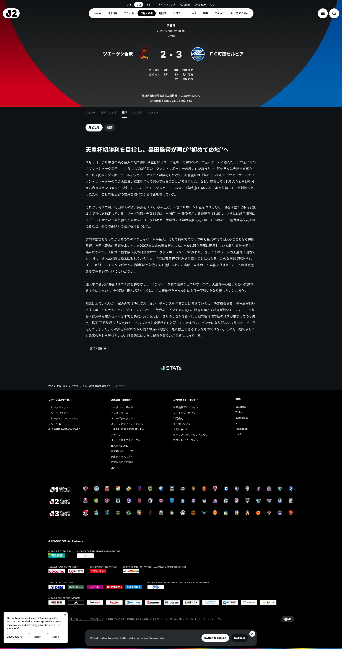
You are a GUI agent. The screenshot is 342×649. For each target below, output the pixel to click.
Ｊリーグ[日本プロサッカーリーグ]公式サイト (81, 619)
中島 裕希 (187, 78)
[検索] (334, 13)
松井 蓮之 (187, 70)
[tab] (90, 112)
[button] (323, 13)
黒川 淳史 (187, 74)
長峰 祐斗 (154, 74)
